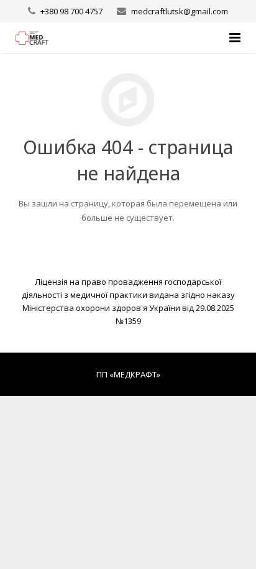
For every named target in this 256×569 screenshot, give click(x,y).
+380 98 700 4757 (71, 11)
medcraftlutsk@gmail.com (179, 11)
